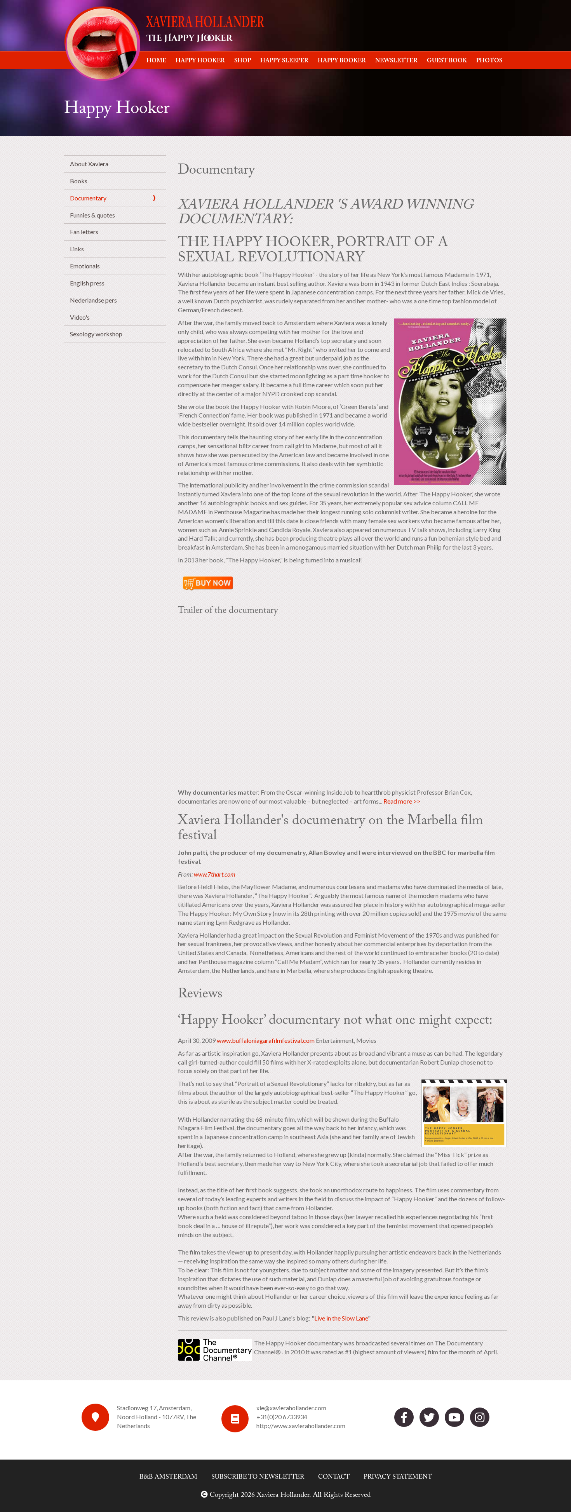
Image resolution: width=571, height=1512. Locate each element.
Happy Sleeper (284, 61)
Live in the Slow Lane (341, 1318)
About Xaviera (89, 163)
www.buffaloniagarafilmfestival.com (266, 1040)
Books (78, 180)
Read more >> (401, 801)
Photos (489, 61)
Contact (334, 1477)
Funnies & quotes (92, 215)
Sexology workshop (96, 334)
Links (77, 248)
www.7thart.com (214, 874)
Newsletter (396, 61)
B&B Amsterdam (168, 1477)
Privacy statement (398, 1477)
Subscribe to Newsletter (257, 1477)
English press (87, 283)
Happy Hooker (200, 61)
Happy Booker (342, 61)
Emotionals (85, 266)
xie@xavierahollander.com (291, 1407)
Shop (242, 61)
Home (156, 61)
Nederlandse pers (93, 300)
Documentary (88, 198)
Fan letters (84, 231)
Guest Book (447, 61)
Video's (80, 317)
